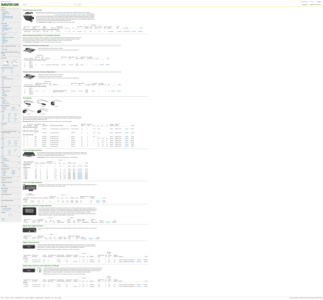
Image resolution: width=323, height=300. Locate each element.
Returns (12, 297)
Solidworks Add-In (39, 297)
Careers (26, 297)
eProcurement (47, 297)
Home (2, 297)
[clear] (74, 4)
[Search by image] (79, 4)
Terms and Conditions (310, 297)
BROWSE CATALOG (6, 1)
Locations (7, 297)
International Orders (19, 297)
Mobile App (32, 297)
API (52, 297)
